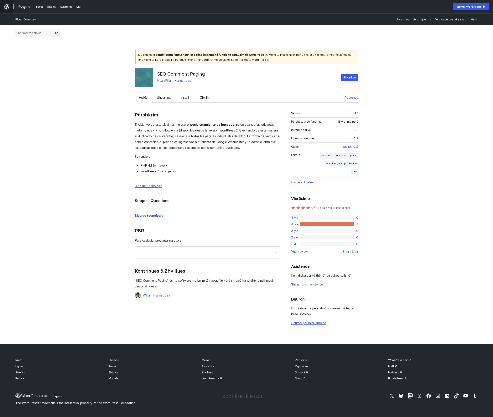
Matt (392, 366)
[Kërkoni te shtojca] (56, 33)
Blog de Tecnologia (148, 186)
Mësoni (206, 360)
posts (353, 155)
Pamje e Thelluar (302, 182)
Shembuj (114, 360)
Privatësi (20, 378)
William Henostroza (177, 81)
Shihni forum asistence (307, 284)
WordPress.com (400, 360)
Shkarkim (349, 77)
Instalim (185, 97)
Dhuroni (301, 372)
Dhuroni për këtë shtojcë (308, 323)
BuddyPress (397, 378)
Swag (300, 378)
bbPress (395, 372)
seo (354, 171)
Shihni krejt (350, 252)
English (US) (350, 146)
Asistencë (351, 97)
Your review (299, 252)
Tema (112, 366)
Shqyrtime (164, 97)
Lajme (19, 366)
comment (326, 155)
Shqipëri (57, 396)
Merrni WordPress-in (470, 6)
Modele (113, 378)
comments (341, 155)
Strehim (20, 372)
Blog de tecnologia (149, 215)
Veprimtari (301, 366)
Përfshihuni (302, 360)
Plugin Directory (25, 19)
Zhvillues (207, 372)
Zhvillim (205, 97)
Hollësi (143, 97)
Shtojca (113, 372)
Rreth (18, 360)
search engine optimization (341, 163)
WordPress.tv (212, 378)
